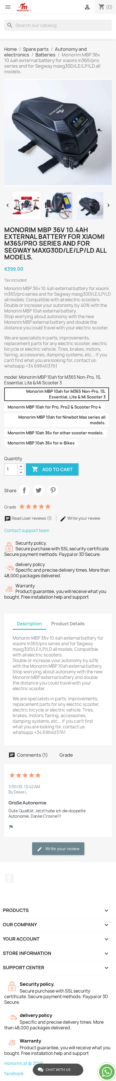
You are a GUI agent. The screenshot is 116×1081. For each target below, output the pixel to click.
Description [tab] (29, 624)
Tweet (38, 490)
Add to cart (52, 469)
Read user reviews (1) (32, 518)
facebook (14, 1074)
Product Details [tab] (67, 624)
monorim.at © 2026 (23, 1063)
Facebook (9, 878)
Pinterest (53, 490)
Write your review (83, 518)
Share (24, 490)
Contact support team (26, 530)
